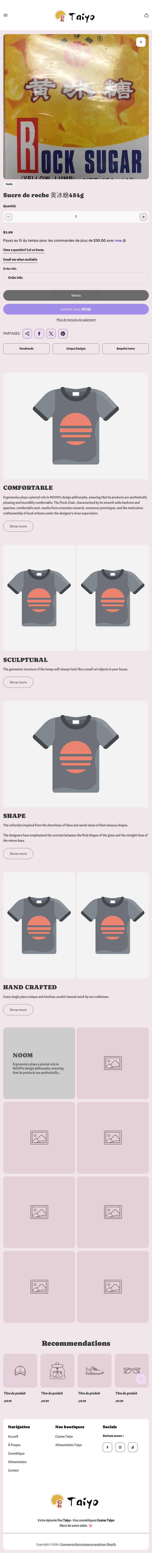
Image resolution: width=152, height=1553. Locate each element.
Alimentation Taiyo (68, 1445)
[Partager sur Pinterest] (63, 333)
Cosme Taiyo (64, 1436)
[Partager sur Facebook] (39, 333)
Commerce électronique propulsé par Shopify (88, 1544)
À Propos (14, 1445)
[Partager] (27, 333)
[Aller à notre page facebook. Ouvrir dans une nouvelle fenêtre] (107, 1447)
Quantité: (9, 206)
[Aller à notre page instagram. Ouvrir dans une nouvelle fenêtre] (120, 1447)
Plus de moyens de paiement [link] (76, 320)
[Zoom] (141, 42)
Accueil (13, 1436)
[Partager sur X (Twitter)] (51, 333)
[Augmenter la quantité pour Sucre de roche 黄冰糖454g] (143, 217)
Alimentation (17, 1462)
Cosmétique (16, 1453)
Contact (13, 1470)
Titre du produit (15, 1393)
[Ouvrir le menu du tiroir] (5, 15)
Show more (18, 526)
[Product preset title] (20, 1371)
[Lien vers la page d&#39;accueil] (76, 1500)
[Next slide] (141, 1379)
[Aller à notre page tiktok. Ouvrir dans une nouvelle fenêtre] (133, 1447)
